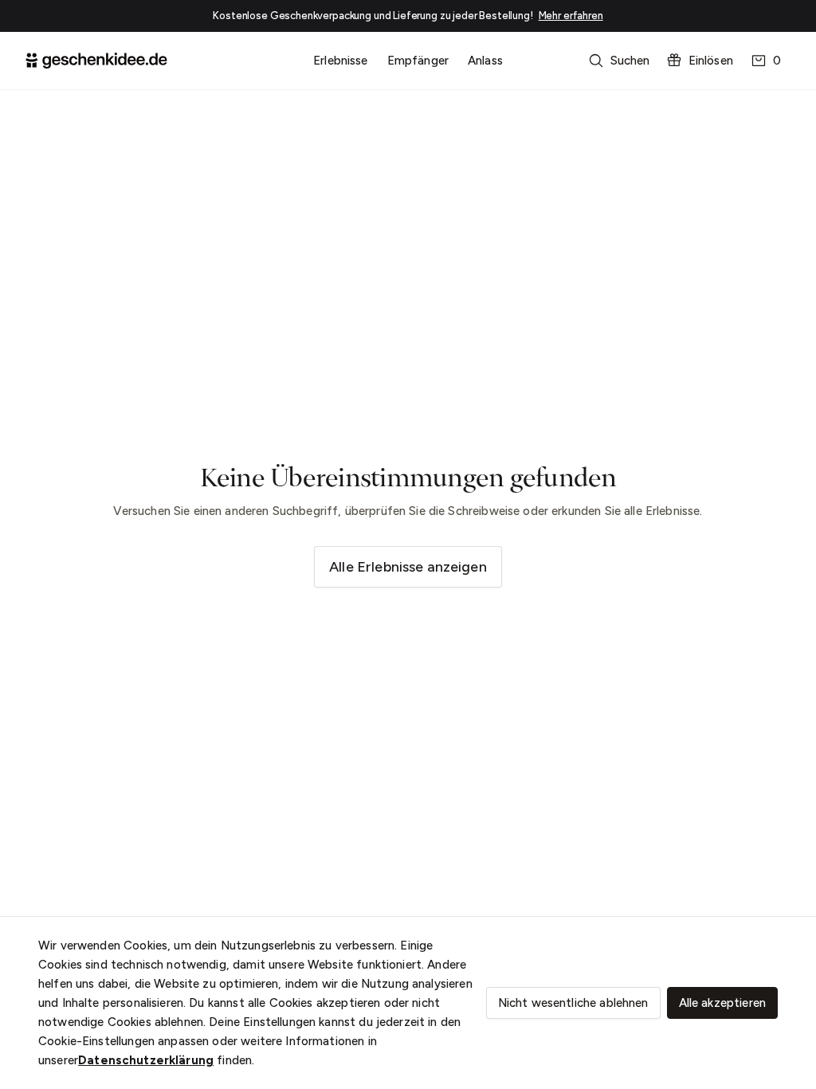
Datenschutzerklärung (146, 1060)
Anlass (485, 60)
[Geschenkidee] (96, 61)
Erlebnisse (340, 60)
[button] (621, 61)
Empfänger (418, 60)
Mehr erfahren (571, 16)
